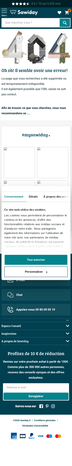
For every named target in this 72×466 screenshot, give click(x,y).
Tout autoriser (36, 259)
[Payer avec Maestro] (49, 436)
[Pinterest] (47, 406)
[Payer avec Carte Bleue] (23, 436)
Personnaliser (34, 271)
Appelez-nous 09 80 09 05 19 (35, 309)
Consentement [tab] (13, 196)
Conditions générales (45, 420)
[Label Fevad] (14, 436)
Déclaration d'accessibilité (35, 425)
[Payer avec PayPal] (32, 436)
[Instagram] (53, 406)
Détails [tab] (33, 196)
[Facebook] (41, 406)
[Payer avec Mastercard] (58, 436)
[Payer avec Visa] (40, 436)
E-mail (20, 280)
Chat (19, 295)
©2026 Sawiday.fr (22, 420)
